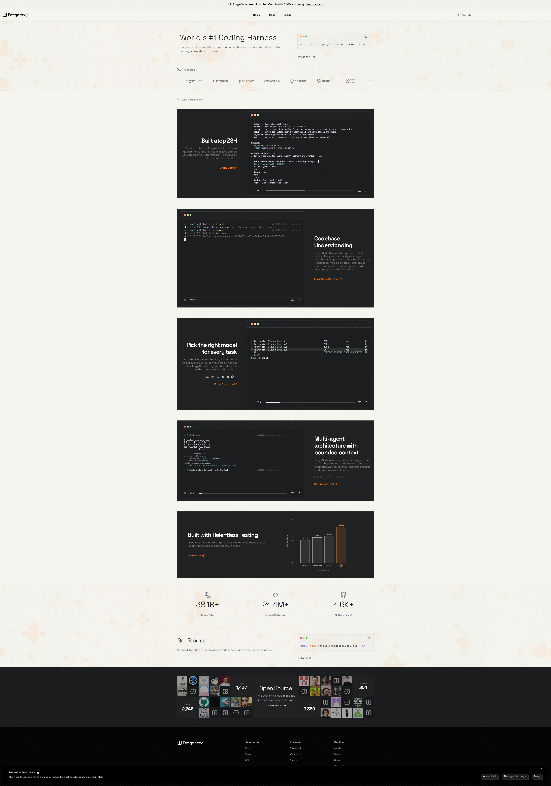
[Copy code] (366, 36)
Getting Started (324, 484)
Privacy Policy (296, 748)
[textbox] (259, 190)
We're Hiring (295, 754)
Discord (338, 754)
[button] (252, 191)
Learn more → (314, 4)
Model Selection (224, 384)
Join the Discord (273, 705)
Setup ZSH (304, 56)
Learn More (97, 776)
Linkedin (338, 760)
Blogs (287, 14)
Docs (272, 14)
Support (294, 760)
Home (256, 14)
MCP (247, 760)
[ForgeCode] (16, 15)
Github (337, 748)
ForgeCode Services (326, 279)
